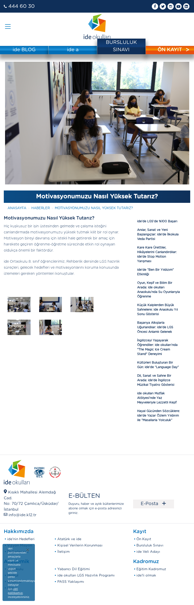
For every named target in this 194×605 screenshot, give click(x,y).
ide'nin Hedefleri (21, 539)
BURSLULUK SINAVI (121, 46)
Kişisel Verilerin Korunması (80, 545)
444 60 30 (21, 6)
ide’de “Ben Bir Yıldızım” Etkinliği (155, 272)
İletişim (63, 552)
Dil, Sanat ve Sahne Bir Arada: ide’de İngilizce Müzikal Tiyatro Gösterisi (155, 380)
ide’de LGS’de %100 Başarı (157, 221)
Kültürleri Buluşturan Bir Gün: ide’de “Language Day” (158, 365)
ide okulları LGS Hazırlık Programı (86, 575)
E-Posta (153, 504)
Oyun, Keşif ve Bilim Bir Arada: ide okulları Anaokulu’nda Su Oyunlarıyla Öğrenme (158, 289)
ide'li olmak (146, 575)
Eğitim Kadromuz (151, 569)
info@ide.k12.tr (22, 515)
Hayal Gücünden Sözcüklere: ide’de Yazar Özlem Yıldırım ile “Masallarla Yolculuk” (158, 415)
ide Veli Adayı (148, 552)
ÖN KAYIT (170, 49)
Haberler (40, 208)
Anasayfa (17, 208)
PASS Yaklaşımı (70, 582)
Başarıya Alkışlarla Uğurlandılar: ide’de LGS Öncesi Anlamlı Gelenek (155, 327)
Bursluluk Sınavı (149, 545)
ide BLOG (24, 49)
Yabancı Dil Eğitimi (73, 569)
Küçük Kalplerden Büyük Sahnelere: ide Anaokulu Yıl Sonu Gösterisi (157, 310)
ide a (73, 49)
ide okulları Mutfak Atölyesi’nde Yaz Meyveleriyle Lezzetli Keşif (157, 398)
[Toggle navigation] (8, 26)
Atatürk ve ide (69, 539)
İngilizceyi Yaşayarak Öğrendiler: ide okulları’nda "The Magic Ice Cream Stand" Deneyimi (157, 347)
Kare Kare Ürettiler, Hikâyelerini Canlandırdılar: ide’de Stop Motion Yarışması (157, 254)
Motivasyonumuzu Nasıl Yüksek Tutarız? (94, 208)
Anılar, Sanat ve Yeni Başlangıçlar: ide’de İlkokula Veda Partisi (158, 234)
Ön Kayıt (143, 539)
